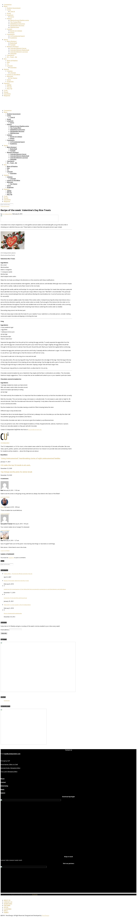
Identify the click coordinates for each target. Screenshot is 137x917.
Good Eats (13, 67)
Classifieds (7, 94)
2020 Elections (14, 27)
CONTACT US (8, 902)
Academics (13, 38)
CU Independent (7, 214)
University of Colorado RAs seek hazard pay (15, 598)
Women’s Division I (13, 46)
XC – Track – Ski (12, 57)
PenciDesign (35, 894)
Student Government (14, 8)
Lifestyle (10, 66)
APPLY (6, 911)
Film (8, 62)
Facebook (7, 700)
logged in (11, 557)
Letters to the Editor (13, 74)
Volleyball (13, 53)
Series (12, 17)
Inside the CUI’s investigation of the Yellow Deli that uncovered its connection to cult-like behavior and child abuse (35, 589)
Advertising (4, 786)
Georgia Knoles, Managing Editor (10, 768)
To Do (5, 90)
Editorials (10, 76)
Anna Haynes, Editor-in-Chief (9, 764)
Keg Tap (9, 88)
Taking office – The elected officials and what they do (18, 573)
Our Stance (13, 78)
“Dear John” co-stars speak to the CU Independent (17, 604)
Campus (9, 29)
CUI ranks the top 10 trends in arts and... (16, 465)
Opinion (6, 69)
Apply (3, 789)
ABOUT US (7, 900)
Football (12, 45)
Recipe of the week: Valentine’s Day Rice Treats (16, 580)
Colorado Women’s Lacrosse (19, 52)
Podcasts (7, 83)
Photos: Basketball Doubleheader (13, 613)
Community (11, 34)
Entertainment (5, 206)
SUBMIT (6, 912)
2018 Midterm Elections (17, 24)
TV (8, 64)
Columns (10, 71)
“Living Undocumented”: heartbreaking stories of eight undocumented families (30, 458)
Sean (2, 507)
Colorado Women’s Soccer (18, 48)
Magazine (7, 95)
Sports (6, 39)
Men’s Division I (12, 41)
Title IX (12, 11)
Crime (9, 10)
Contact (3, 782)
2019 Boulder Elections (17, 25)
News (5, 6)
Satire (9, 80)
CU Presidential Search (17, 36)
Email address (5, 630)
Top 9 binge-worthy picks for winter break (16, 472)
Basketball (13, 43)
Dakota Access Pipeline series (19, 20)
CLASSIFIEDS (7, 909)
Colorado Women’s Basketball (19, 50)
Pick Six (9, 87)
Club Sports (10, 55)
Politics (9, 18)
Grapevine (10, 81)
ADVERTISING (8, 904)
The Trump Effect (15, 22)
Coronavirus (7, 4)
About (3, 779)
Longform (10, 15)
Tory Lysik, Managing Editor (9, 771)
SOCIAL (6, 907)
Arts (5, 59)
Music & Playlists (12, 60)
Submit (3, 793)
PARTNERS (7, 905)
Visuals (6, 92)
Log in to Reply (5, 497)
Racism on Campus (16, 31)
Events (12, 32)
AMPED (9, 85)
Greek (9, 13)
